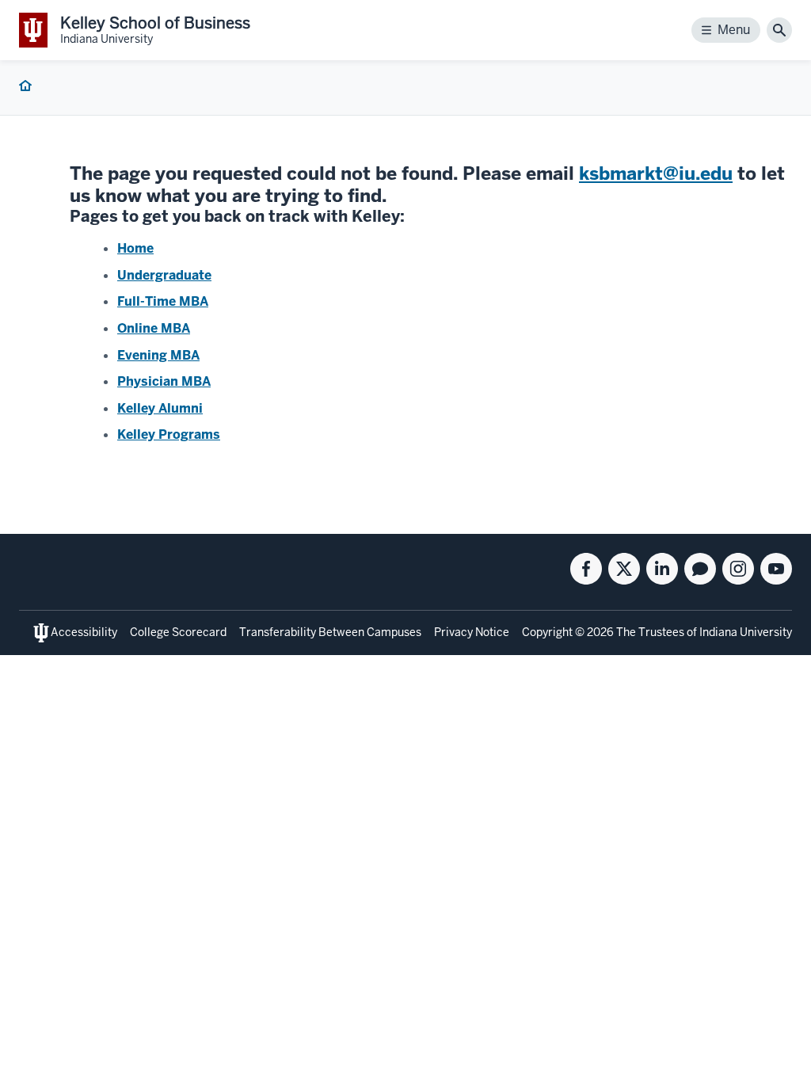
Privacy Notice (471, 632)
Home (135, 248)
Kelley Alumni (160, 408)
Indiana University (745, 632)
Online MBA (153, 328)
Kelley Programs (168, 434)
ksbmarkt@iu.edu (656, 173)
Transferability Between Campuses (330, 632)
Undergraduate (164, 275)
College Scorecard (178, 632)
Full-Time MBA (162, 301)
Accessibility (84, 632)
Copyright (547, 632)
